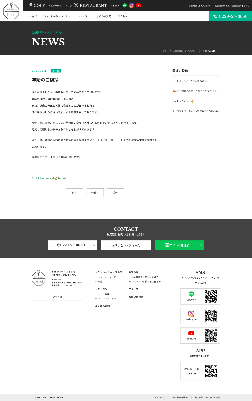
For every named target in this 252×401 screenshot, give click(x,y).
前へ (74, 192)
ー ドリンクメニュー (105, 298)
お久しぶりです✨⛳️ (183, 101)
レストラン (83, 16)
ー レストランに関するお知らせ (145, 281)
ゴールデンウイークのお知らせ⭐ (189, 81)
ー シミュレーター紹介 (106, 276)
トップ (33, 16)
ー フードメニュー (104, 293)
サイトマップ (159, 397)
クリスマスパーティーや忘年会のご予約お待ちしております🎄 (196, 111)
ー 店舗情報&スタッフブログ (143, 276)
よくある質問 (104, 16)
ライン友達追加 (179, 245)
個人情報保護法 (180, 397)
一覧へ (95, 192)
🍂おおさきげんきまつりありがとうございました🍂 (196, 91)
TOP (165, 50)
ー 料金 (99, 281)
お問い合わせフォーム (126, 245)
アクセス (123, 16)
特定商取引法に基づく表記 (207, 397)
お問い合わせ (136, 297)
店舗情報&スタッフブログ (185, 50)
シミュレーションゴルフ (57, 16)
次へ (115, 192)
